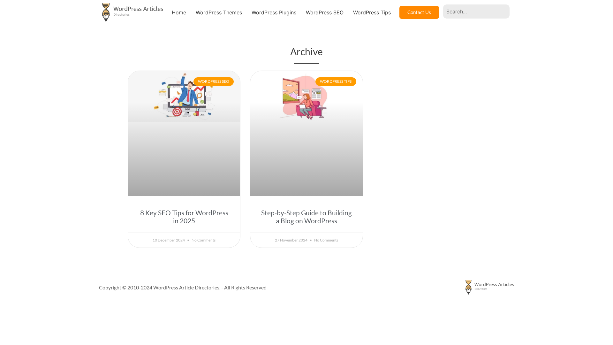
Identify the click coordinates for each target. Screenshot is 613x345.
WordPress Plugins (274, 12)
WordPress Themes (219, 12)
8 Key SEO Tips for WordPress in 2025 (184, 217)
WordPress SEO (325, 12)
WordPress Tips (372, 12)
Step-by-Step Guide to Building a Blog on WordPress (306, 217)
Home (179, 12)
